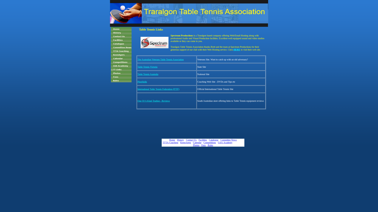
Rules (210, 145)
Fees (203, 145)
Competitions (209, 142)
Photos (196, 145)
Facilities (203, 140)
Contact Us (191, 140)
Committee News (228, 140)
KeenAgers (185, 142)
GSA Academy (225, 142)
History (180, 140)
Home (172, 140)
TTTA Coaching (170, 142)
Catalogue (213, 140)
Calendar (197, 142)
